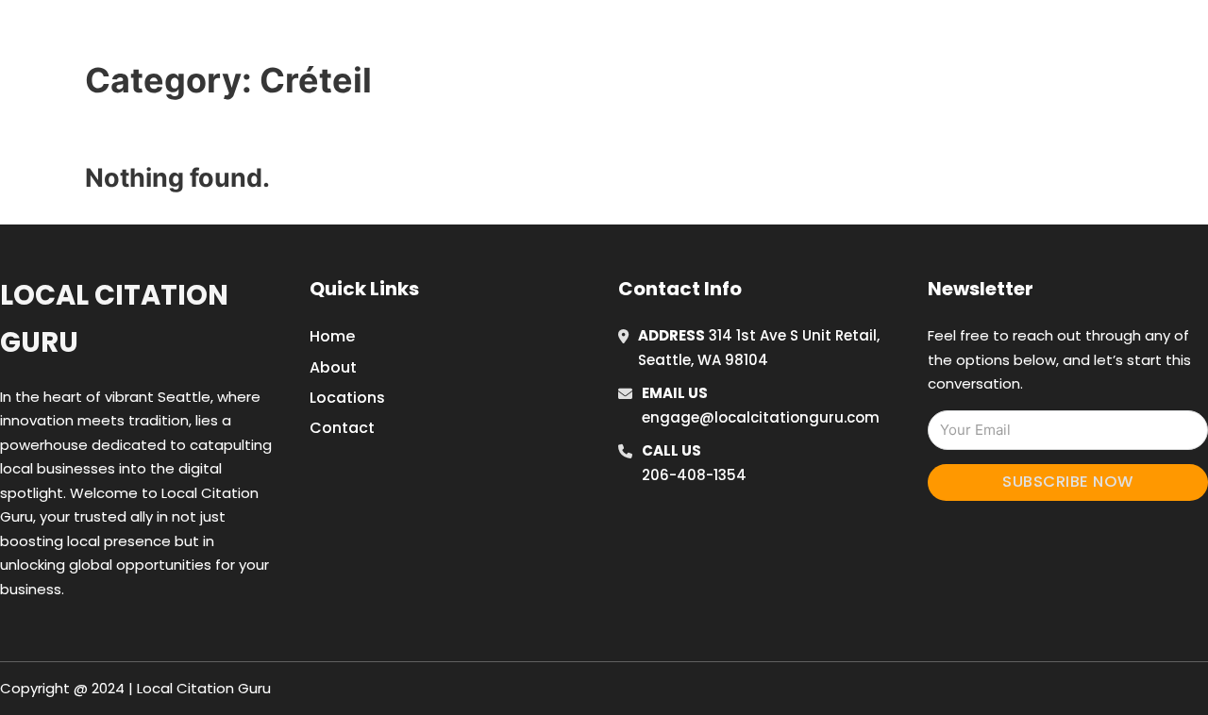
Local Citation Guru (114, 318)
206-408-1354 (694, 475)
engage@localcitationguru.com (761, 417)
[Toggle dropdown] (1064, 36)
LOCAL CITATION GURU (250, 36)
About (333, 367)
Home (852, 36)
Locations (937, 36)
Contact (342, 428)
